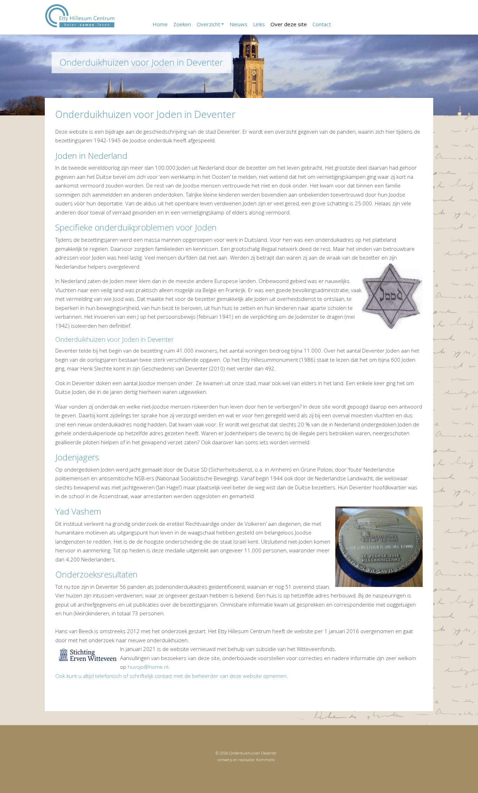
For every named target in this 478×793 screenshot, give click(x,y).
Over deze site (288, 24)
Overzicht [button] (208, 24)
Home (160, 24)
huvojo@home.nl (148, 666)
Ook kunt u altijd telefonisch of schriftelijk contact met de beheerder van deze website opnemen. (171, 675)
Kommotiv (265, 759)
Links (259, 24)
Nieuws (238, 24)
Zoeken (182, 24)
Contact (321, 24)
